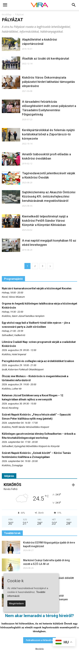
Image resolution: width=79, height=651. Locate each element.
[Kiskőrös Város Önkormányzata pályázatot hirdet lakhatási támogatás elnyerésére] (11, 82)
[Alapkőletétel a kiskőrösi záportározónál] (11, 44)
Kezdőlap (7, 14)
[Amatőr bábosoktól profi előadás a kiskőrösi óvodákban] (11, 159)
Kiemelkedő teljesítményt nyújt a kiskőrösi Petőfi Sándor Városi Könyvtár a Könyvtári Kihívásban (45, 220)
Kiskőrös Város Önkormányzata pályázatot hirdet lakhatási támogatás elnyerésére (48, 82)
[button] (74, 5)
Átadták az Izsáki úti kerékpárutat (45, 58)
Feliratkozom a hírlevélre (39, 640)
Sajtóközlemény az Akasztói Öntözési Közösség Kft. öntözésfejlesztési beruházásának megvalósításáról (48, 196)
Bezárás (39, 649)
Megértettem (16, 603)
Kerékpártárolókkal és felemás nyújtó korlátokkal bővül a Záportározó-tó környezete (48, 134)
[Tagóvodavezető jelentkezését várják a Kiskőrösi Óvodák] (11, 178)
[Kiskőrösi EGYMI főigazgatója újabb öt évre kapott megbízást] (11, 547)
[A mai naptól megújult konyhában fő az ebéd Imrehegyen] (11, 245)
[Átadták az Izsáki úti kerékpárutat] (11, 63)
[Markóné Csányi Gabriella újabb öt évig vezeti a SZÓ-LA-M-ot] (11, 564)
